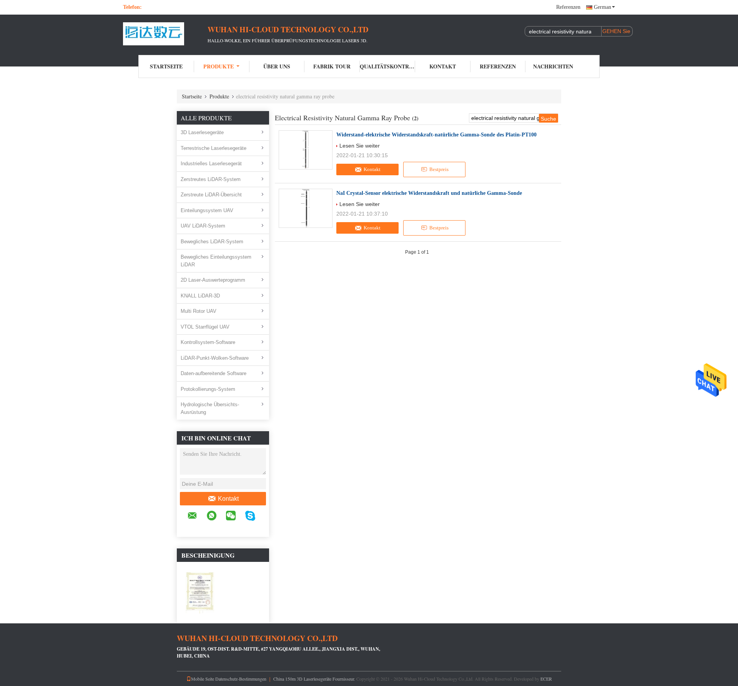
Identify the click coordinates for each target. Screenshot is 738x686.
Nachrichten (553, 66)
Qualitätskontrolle (387, 66)
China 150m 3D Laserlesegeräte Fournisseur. (314, 679)
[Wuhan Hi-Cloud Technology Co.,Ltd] (165, 33)
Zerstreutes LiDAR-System (211, 179)
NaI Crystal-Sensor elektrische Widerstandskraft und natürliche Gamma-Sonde (429, 193)
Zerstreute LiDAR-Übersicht (211, 195)
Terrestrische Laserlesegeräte (213, 148)
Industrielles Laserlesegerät (211, 163)
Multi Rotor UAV (198, 311)
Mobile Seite (202, 679)
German (602, 7)
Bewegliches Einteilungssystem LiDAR (216, 260)
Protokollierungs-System (208, 389)
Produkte (218, 66)
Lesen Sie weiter (359, 146)
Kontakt (442, 66)
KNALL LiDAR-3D (200, 296)
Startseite (166, 66)
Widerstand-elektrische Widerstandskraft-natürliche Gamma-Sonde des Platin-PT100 (436, 135)
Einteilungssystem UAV (207, 210)
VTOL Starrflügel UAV (205, 327)
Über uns (276, 66)
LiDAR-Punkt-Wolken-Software (215, 358)
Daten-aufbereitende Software (213, 373)
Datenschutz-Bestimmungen (240, 679)
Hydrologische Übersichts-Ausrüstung (210, 408)
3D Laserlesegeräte (202, 132)
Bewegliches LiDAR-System (212, 241)
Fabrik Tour (332, 66)
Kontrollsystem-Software (208, 342)
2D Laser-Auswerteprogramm (213, 280)
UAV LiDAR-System (203, 226)
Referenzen (568, 7)
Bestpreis (439, 169)
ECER (546, 679)
